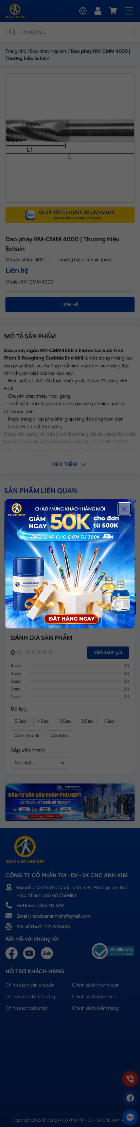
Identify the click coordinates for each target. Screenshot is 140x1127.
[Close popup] (124, 509)
